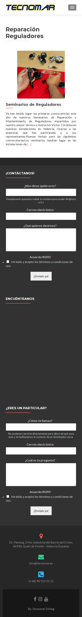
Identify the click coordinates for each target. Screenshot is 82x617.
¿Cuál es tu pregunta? (41, 460)
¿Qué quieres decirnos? (41, 225)
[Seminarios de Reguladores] (41, 74)
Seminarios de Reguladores (33, 104)
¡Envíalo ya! (41, 276)
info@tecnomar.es (41, 563)
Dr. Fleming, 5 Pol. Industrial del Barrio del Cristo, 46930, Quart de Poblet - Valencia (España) (41, 544)
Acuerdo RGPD (41, 257)
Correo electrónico (41, 209)
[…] (29, 144)
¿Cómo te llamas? (41, 420)
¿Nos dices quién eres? (41, 186)
